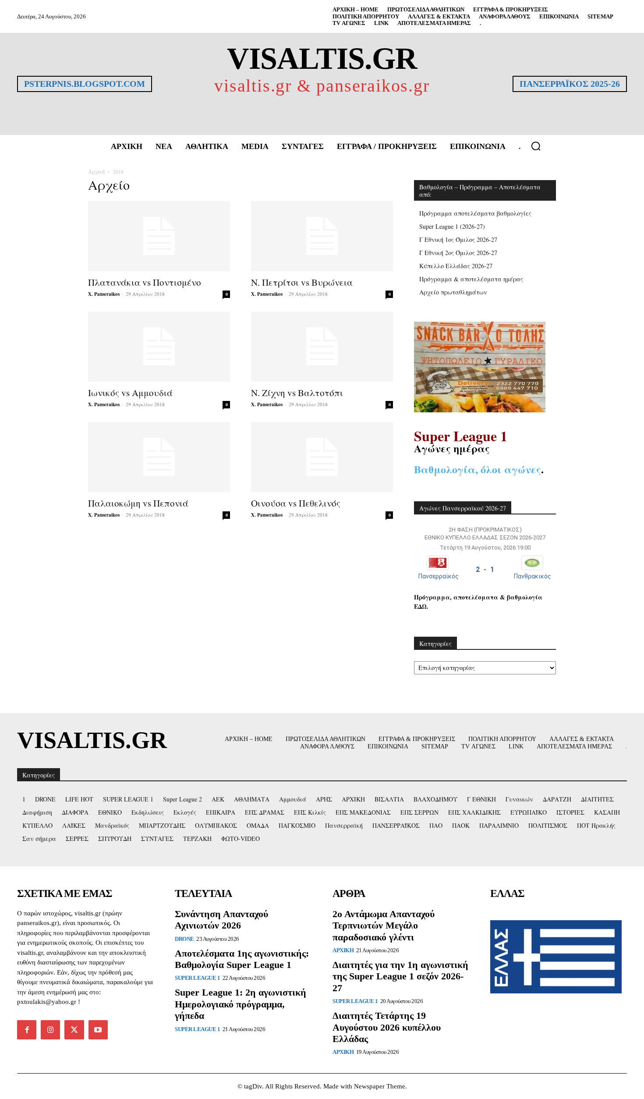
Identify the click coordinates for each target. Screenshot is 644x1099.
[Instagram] (50, 1029)
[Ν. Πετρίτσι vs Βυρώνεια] (322, 236)
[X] (74, 1029)
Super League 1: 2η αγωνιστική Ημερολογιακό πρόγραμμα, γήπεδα (240, 1004)
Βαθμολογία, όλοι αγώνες (477, 469)
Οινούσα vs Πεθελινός (295, 503)
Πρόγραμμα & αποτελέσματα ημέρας (471, 279)
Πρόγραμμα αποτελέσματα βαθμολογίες (475, 213)
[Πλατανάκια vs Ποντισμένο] (159, 236)
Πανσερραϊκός (438, 576)
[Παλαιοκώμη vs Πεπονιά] (159, 457)
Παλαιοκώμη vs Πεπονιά (138, 503)
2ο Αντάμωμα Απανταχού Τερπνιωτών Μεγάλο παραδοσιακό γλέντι (384, 925)
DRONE (184, 939)
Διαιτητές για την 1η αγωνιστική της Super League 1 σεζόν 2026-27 (400, 976)
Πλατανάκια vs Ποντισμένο (144, 282)
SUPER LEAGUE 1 (197, 978)
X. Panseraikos (104, 294)
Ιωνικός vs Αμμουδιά (130, 392)
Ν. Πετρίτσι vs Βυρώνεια (302, 282)
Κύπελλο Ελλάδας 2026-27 (455, 266)
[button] (535, 145)
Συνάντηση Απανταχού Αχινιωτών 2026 (221, 919)
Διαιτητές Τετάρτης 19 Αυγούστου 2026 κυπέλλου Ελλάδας (387, 1027)
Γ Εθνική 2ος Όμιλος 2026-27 (458, 252)
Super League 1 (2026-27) (452, 226)
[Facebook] (26, 1029)
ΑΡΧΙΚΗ (343, 950)
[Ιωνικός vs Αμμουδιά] (159, 347)
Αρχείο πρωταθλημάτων (453, 292)
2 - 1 (485, 569)
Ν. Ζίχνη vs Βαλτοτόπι (297, 392)
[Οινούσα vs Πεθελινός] (322, 457)
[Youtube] (98, 1029)
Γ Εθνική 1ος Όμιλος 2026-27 (458, 239)
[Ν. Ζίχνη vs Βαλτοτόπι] (322, 347)
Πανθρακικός (532, 576)
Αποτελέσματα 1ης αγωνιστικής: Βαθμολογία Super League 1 (242, 959)
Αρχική (96, 171)
